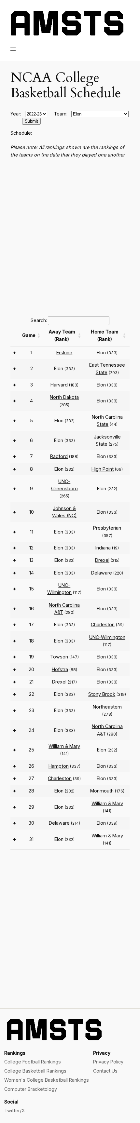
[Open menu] (13, 49)
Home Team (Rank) (104, 335)
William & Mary (64, 746)
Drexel (102, 560)
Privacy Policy (108, 1061)
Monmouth (102, 790)
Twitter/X (14, 1110)
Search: (39, 320)
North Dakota (64, 397)
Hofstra (60, 669)
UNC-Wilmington (107, 637)
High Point (102, 469)
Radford (59, 456)
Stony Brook (101, 694)
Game (28, 335)
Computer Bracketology (30, 1089)
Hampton (59, 766)
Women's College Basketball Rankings (46, 1080)
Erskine (64, 352)
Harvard (59, 384)
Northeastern (107, 707)
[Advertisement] (70, 236)
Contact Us (105, 1071)
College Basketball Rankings (35, 1071)
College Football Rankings (32, 1061)
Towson (59, 656)
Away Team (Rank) (62, 335)
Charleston (103, 624)
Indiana (103, 547)
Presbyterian (107, 528)
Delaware (101, 572)
